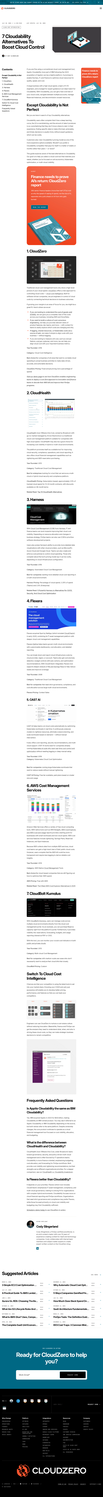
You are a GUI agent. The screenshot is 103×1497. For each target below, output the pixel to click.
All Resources (68, 1452)
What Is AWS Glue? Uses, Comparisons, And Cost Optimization (20, 1317)
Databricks (46, 1445)
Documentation (68, 1440)
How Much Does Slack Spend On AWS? (71, 1301)
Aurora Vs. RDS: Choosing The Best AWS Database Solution (20, 1301)
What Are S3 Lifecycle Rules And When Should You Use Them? (20, 1309)
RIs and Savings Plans (56, 667)
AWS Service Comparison (71, 1434)
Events (65, 1429)
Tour (23, 1441)
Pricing (25, 1447)
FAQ (64, 1443)
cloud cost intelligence (54, 294)
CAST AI (30, 726)
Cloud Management (51, 868)
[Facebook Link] (37, 1248)
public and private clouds (36, 943)
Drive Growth (6, 1434)
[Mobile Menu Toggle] (101, 8)
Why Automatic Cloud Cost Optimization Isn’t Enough (71, 1285)
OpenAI (45, 1424)
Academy (65, 1437)
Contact (86, 1426)
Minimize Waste (7, 1429)
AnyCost (45, 1453)
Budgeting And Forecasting (27, 1432)
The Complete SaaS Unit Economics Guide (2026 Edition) (20, 1325)
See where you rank (79, 2)
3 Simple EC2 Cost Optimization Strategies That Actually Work (20, 1285)
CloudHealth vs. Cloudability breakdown (57, 1172)
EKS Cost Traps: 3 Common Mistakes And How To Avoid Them (71, 1325)
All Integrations (49, 1456)
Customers (86, 1421)
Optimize (25, 1421)
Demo (23, 1444)
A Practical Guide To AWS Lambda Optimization (20, 1293)
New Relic (46, 1451)
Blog (64, 1421)
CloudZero (52, 291)
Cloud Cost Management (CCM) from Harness (48, 528)
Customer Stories (69, 1432)
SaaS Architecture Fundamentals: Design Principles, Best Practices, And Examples (71, 1309)
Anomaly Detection (28, 1436)
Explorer (25, 1424)
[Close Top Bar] (98, 2)
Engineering (6, 1421)
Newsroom (66, 1424)
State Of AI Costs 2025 (71, 1449)
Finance (4, 1426)
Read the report (39, 207)
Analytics (25, 1426)
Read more (41, 1284)
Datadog (45, 1440)
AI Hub (24, 1429)
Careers (86, 1424)
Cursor (45, 1426)
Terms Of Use (62, 1484)
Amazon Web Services (50, 1429)
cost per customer (43, 341)
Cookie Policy (88, 1429)
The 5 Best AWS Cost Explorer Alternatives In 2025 (56, 886)
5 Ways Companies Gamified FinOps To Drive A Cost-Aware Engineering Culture (71, 1293)
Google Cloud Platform (51, 1432)
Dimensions (26, 1439)
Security (83, 1484)
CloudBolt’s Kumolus (38, 921)
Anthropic (46, 1421)
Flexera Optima (32, 644)
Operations (6, 1424)
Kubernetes (46, 1443)
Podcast (65, 1426)
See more (94, 1275)
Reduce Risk (6, 1432)
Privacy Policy (73, 1484)
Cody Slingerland (47, 1226)
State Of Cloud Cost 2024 (70, 1446)
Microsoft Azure (48, 1434)
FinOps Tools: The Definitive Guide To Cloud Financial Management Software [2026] (71, 1317)
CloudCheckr (69, 633)
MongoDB (45, 1448)
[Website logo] (8, 8)
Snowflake (46, 1437)
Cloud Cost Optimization (11, 27)
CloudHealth (31, 433)
